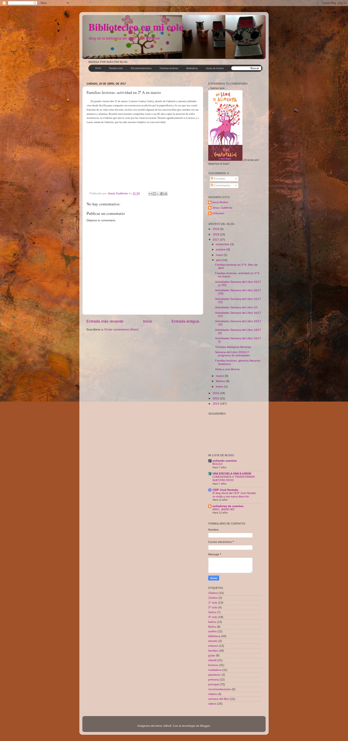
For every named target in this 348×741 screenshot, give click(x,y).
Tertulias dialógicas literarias (233, 346)
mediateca (215, 669)
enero (220, 386)
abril (219, 260)
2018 (216, 234)
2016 (216, 393)
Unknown (218, 213)
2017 (216, 239)
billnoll (167, 725)
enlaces (213, 645)
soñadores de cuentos (227, 506)
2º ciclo (212, 607)
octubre (221, 249)
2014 (216, 403)
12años (213, 597)
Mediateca (192, 68)
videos (212, 703)
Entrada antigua (185, 321)
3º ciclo (212, 617)
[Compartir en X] (158, 194)
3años (212, 612)
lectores (213, 665)
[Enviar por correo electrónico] (150, 194)
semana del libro (218, 698)
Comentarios (221, 185)
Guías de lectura (215, 68)
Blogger (205, 725)
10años (213, 592)
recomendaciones (219, 689)
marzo (220, 375)
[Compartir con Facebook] (162, 194)
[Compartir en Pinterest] (166, 194)
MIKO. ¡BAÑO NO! (223, 509)
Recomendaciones (141, 68)
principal (213, 684)
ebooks (213, 641)
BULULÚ (217, 463)
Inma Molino (220, 202)
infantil (212, 660)
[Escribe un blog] (154, 194)
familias (213, 650)
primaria (213, 679)
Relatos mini (116, 68)
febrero (221, 381)
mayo (220, 254)
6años (212, 621)
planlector (214, 674)
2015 (216, 398)
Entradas (219, 178)
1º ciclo (212, 602)
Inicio (98, 68)
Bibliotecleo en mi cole (135, 26)
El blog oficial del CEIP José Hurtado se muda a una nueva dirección (234, 495)
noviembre (223, 244)
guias (211, 655)
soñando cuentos (224, 460)
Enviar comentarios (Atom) (122, 329)
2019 (216, 229)
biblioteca (214, 636)
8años (212, 626)
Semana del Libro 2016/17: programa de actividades (232, 354)
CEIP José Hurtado (225, 489)
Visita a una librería (227, 369)
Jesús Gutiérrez (222, 207)
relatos (212, 694)
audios (212, 631)
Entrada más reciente (104, 321)
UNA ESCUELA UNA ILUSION (231, 473)
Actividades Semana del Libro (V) (236, 307)
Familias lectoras (169, 68)
